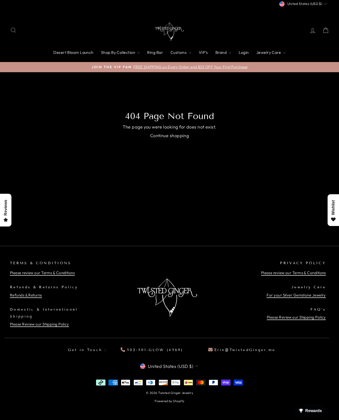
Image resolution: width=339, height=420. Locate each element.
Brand (221, 52)
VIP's (203, 52)
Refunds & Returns (26, 295)
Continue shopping (169, 135)
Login (244, 52)
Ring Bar (155, 52)
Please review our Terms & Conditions (42, 272)
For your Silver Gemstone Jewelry (296, 295)
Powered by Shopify (169, 401)
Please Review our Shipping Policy (39, 324)
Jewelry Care (269, 52)
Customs (179, 52)
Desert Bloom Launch (73, 52)
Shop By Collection (118, 52)
